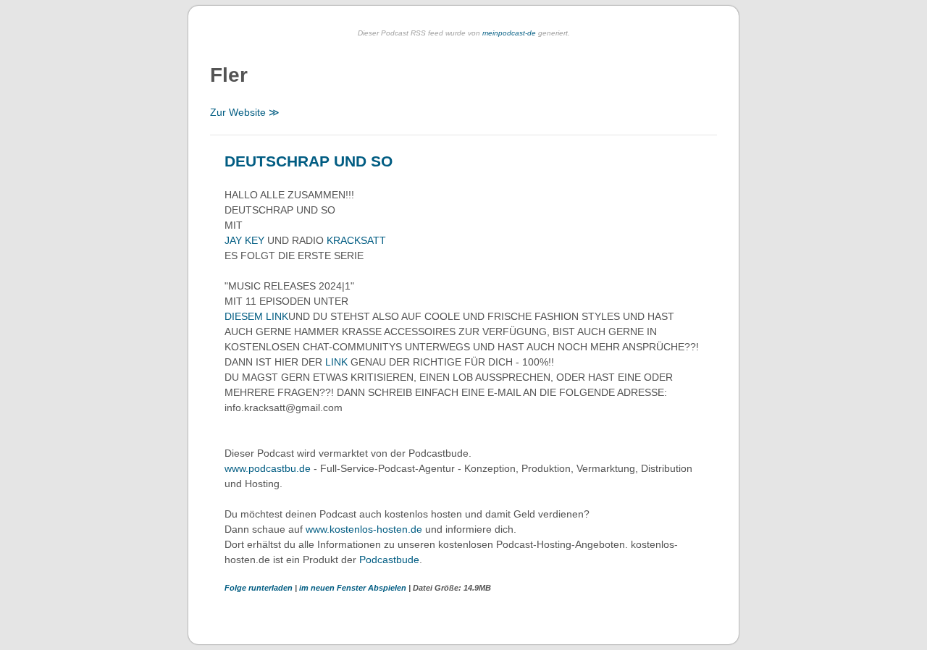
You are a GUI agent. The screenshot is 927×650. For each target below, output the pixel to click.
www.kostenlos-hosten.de (364, 529)
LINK (336, 362)
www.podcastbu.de (268, 468)
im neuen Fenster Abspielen (353, 587)
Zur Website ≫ (245, 112)
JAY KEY (244, 240)
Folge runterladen (260, 587)
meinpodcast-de (509, 33)
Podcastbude (389, 559)
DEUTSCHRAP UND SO (309, 161)
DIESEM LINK (256, 316)
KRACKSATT (356, 240)
